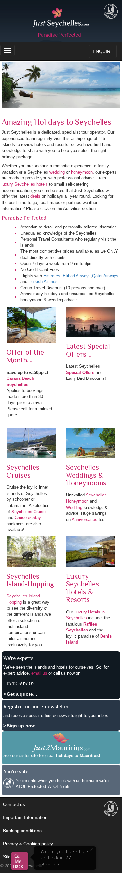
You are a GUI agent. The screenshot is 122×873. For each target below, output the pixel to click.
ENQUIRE (103, 51)
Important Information (25, 817)
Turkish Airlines (43, 281)
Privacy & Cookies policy (28, 843)
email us (39, 673)
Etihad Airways (77, 275)
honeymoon (82, 172)
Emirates (51, 275)
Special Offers (80, 372)
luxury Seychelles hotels (25, 184)
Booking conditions (22, 830)
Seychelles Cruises (29, 511)
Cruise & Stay (28, 517)
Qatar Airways (105, 275)
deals (35, 196)
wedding (57, 172)
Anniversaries (84, 519)
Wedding (74, 507)
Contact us (14, 804)
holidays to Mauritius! (78, 755)
